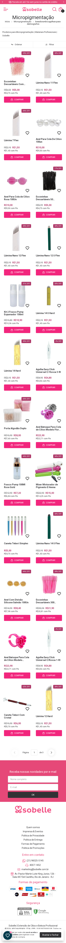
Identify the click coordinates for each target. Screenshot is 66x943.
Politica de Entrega (33, 839)
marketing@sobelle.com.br (35, 869)
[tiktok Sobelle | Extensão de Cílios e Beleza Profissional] (44, 820)
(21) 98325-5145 (35, 860)
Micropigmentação (22, 21)
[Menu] (6, 9)
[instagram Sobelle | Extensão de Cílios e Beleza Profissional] (21, 820)
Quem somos (33, 827)
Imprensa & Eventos (33, 831)
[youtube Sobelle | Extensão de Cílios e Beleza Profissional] (36, 820)
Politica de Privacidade (33, 835)
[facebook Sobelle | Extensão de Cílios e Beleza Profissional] (29, 820)
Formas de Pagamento (33, 844)
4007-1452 (35, 865)
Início (7, 21)
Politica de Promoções (33, 848)
